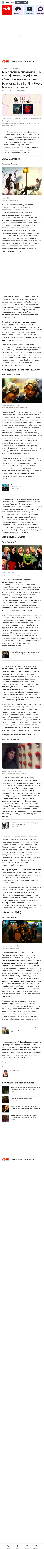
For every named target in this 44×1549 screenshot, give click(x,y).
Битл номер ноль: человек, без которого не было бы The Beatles (26, 823)
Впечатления (15, 488)
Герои (12, 1031)
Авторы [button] (4, 1062)
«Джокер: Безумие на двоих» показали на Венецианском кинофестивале (25, 1097)
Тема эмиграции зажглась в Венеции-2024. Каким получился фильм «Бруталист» (26, 1088)
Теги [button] (10, 1062)
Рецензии (14, 1091)
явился (38, 359)
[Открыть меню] (40, 2)
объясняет (6, 645)
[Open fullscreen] (38, 171)
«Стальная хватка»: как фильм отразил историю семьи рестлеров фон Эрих (24, 1116)
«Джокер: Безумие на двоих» (26, 136)
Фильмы (4, 68)
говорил (11, 324)
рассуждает (24, 724)
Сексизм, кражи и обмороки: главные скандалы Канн (24, 485)
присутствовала (15, 869)
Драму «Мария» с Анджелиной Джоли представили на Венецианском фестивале (25, 1107)
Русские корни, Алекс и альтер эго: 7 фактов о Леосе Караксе (26, 1029)
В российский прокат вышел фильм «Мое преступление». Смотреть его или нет (25, 653)
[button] (22, 61)
